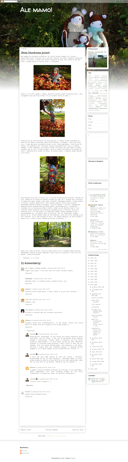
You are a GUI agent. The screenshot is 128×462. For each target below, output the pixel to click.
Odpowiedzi (31, 331)
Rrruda (27, 392)
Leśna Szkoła (94, 85)
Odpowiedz (28, 273)
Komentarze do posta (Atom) (57, 436)
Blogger (73, 458)
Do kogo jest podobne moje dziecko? (97, 311)
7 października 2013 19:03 (55, 268)
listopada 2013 (97, 289)
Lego (105, 83)
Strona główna (52, 430)
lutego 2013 (96, 361)
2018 (92, 271)
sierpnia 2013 (97, 342)
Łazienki (97, 88)
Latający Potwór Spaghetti (39, 381)
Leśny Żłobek (102, 87)
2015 (92, 279)
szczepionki (103, 103)
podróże (91, 98)
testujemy (103, 105)
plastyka (104, 96)
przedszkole (92, 100)
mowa (96, 91)
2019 (92, 268)
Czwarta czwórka (97, 298)
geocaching (103, 80)
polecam (98, 98)
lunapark (91, 88)
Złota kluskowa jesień (97, 316)
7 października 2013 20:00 (42, 278)
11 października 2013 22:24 (45, 367)
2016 (92, 276)
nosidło (90, 95)
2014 (92, 282)
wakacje (98, 106)
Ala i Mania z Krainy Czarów (35, 268)
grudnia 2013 (97, 287)
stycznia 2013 (97, 364)
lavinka (32, 334)
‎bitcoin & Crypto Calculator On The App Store (98, 243)
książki (91, 83)
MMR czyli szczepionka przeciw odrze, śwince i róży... (97, 323)
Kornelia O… (94, 220)
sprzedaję (91, 103)
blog (89, 119)
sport (105, 101)
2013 (92, 284)
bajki (90, 75)
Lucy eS (28, 299)
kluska (90, 122)
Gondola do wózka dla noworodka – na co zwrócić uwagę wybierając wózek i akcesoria (97, 211)
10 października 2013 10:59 (41, 320)
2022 (92, 260)
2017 (92, 274)
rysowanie (91, 102)
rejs (99, 100)
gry (89, 82)
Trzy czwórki (96, 304)
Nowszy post (26, 430)
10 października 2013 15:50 (48, 334)
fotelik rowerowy (93, 80)
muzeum (101, 90)
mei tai (91, 90)
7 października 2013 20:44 (40, 289)
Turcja (90, 106)
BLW (95, 77)
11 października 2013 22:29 (48, 379)
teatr (96, 105)
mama (89, 125)
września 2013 (97, 338)
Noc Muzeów (103, 93)
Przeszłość (95, 307)
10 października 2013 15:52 (48, 354)
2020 (92, 266)
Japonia (100, 82)
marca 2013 (96, 359)
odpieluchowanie (102, 95)
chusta (96, 79)
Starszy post (78, 430)
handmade (94, 82)
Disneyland (104, 79)
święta (90, 105)
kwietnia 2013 (97, 354)
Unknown (28, 289)
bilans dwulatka (101, 75)
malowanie (104, 88)
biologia (91, 77)
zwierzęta (91, 110)
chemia (90, 79)
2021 (92, 263)
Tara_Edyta (29, 310)
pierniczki (98, 96)
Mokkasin (93, 240)
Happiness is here (96, 232)
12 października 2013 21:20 (40, 392)
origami (91, 96)
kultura (99, 83)
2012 (92, 369)
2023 (92, 258)
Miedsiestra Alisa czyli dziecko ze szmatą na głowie (96, 331)
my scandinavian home (97, 195)
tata (89, 128)
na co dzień (35, 258)
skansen (99, 102)
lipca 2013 (96, 346)
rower (104, 100)
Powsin (105, 98)
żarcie (97, 110)
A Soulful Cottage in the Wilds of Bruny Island (97, 198)
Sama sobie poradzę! (95, 301)
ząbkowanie (103, 108)
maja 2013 (96, 352)
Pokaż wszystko (102, 249)
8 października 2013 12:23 (40, 299)
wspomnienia (93, 108)
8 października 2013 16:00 (42, 310)
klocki (105, 82)
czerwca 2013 (97, 349)
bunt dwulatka (102, 77)
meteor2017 (25, 453)
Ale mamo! (36, 9)
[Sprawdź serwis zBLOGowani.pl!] (97, 381)
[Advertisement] (97, 146)
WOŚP (105, 106)
